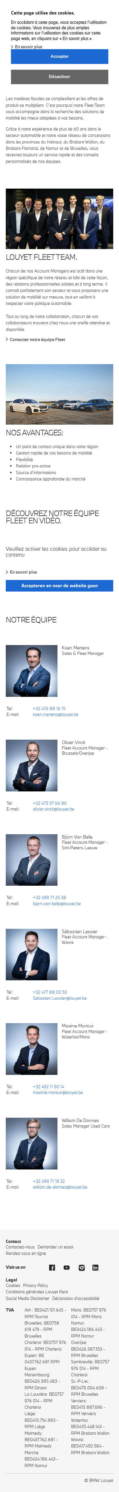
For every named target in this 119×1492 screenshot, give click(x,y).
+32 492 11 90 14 (48, 1086)
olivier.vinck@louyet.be (53, 809)
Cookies (13, 1285)
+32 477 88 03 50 (50, 992)
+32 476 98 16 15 (49, 708)
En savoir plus (28, 46)
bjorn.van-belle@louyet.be (57, 903)
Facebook (55, 1268)
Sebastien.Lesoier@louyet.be (60, 998)
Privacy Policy (35, 1285)
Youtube (69, 1268)
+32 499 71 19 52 (49, 1181)
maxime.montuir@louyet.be (58, 1092)
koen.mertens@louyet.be (56, 714)
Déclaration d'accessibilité (75, 1298)
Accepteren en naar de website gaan (59, 585)
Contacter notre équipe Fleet (37, 339)
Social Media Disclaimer (27, 1298)
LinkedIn (98, 1268)
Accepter (60, 56)
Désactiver (59, 76)
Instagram (84, 1268)
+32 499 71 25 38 (49, 897)
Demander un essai (55, 1247)
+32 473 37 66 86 (50, 803)
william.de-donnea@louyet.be (60, 1187)
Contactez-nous (20, 1247)
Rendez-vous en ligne (26, 1253)
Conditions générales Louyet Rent (37, 1291)
